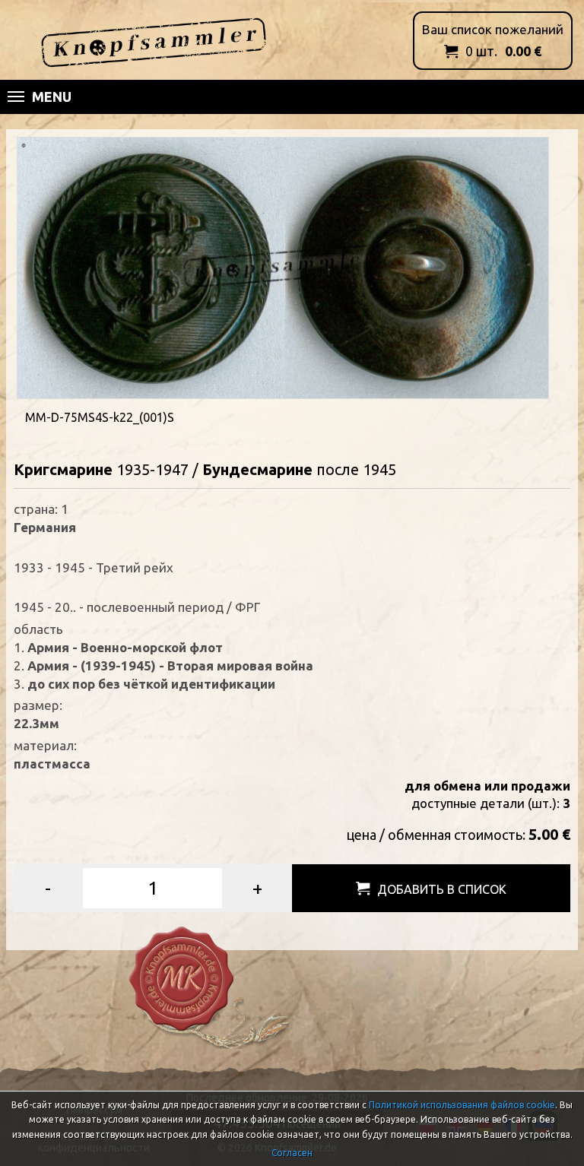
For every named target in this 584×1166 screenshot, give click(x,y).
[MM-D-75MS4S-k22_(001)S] (283, 266)
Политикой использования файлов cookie (462, 1105)
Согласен (292, 1153)
